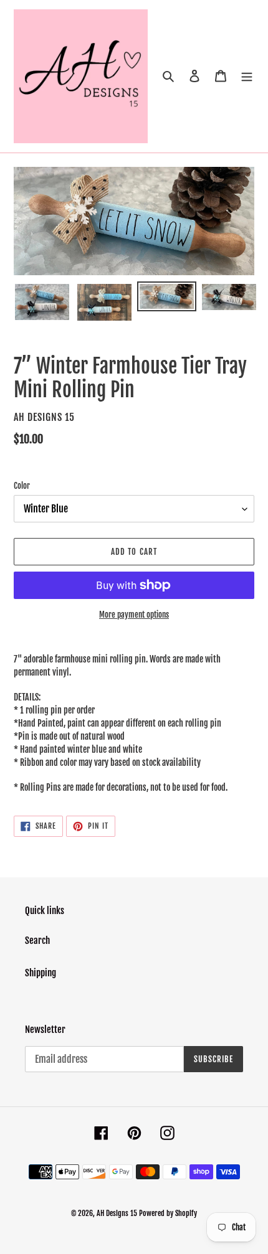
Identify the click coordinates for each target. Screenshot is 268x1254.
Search (37, 940)
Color (22, 486)
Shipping (40, 973)
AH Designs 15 (117, 1213)
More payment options (134, 615)
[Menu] (247, 76)
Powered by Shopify (168, 1213)
